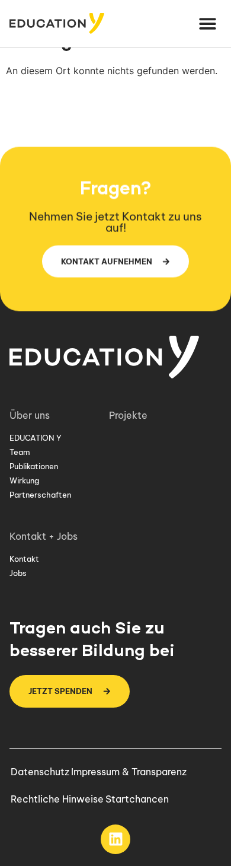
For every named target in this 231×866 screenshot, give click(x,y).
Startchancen (137, 799)
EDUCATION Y (35, 437)
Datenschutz (40, 772)
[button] (208, 23)
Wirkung (24, 480)
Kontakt (24, 558)
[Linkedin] (115, 839)
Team (19, 452)
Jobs (18, 573)
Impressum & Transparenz (129, 772)
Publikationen (33, 466)
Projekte (128, 415)
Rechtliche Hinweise (57, 799)
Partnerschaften (40, 494)
